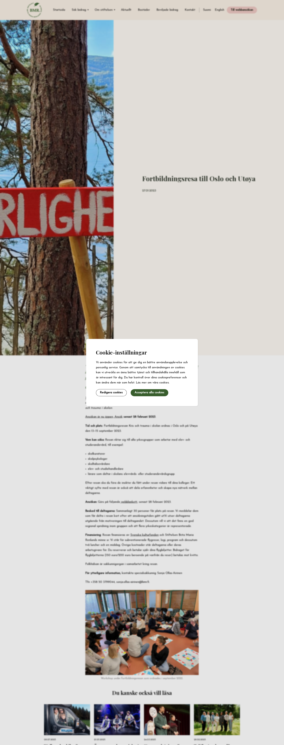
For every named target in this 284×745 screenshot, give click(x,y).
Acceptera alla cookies (149, 392)
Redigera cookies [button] (111, 392)
